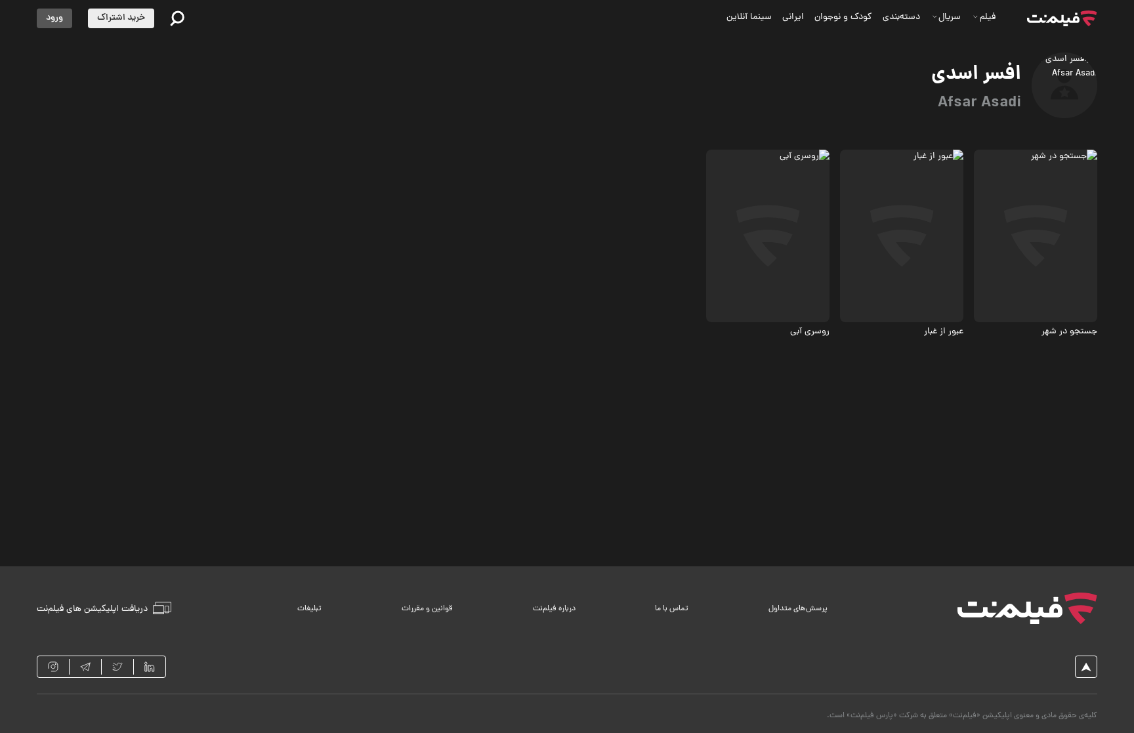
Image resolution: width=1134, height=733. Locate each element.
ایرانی (793, 17)
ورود (54, 18)
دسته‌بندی (901, 17)
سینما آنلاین (749, 17)
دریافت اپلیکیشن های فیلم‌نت (92, 609)
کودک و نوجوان (843, 17)
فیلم (988, 17)
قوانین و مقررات (427, 609)
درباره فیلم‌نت (554, 609)
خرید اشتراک (121, 18)
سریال (949, 17)
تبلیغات (309, 609)
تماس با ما (671, 609)
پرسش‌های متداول (798, 609)
